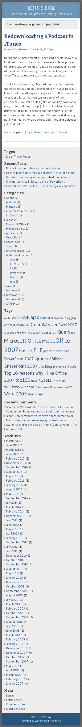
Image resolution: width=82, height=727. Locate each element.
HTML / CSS (17, 264)
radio (52, 132)
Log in (10, 695)
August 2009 (14, 595)
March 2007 (13, 675)
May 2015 (12, 494)
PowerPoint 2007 (19, 359)
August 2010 (14, 569)
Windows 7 (13, 295)
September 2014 (17, 498)
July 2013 (12, 520)
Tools (9, 246)
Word (69, 387)
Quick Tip (12, 237)
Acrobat (7, 318)
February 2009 (15, 608)
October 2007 (15, 657)
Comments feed (16, 704)
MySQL (14, 277)
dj (27, 325)
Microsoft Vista (15, 228)
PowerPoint (61, 351)
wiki (8, 286)
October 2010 (15, 560)
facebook (12, 215)
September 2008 (17, 617)
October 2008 (15, 613)
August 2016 (14, 472)
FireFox (21, 333)
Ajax (12, 259)
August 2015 (14, 489)
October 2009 (15, 586)
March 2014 (13, 507)
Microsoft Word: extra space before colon (46, 407)
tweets (45, 380)
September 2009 (17, 591)
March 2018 (13, 450)
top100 (22, 380)
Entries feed (14, 700)
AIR (26, 317)
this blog (45, 366)
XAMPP (10, 304)
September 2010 (17, 564)
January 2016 (14, 485)
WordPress (35, 394)
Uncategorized (15, 251)
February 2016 (15, 480)
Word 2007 (15, 394)
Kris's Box (41, 8)
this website (25, 84)
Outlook (26, 350)
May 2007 (12, 666)
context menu (14, 325)
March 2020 (13, 441)
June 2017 (12, 454)
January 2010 (14, 577)
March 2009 (13, 604)
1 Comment (62, 132)
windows (12, 386)
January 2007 (14, 683)
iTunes (37, 132)
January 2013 (14, 538)
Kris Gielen (19, 49)
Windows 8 (13, 299)
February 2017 (15, 458)
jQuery (63, 332)
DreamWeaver (43, 325)
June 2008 (13, 630)
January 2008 (14, 644)
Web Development (18, 255)
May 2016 (12, 476)
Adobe (10, 198)
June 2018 (12, 445)
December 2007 (16, 648)
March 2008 (13, 635)
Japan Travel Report (18, 156)
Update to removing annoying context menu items (38, 177)
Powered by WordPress (34, 720)
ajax (34, 317)
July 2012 (12, 547)
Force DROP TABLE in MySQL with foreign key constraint (41, 186)
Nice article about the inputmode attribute (33, 168)
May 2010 (12, 573)
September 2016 (17, 467)
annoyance (57, 318)
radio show (64, 58)
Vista (62, 381)
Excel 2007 (67, 325)
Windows (11, 290)
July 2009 (12, 600)
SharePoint (13, 242)
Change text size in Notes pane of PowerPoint (35, 181)
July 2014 (12, 502)
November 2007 (16, 653)
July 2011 (12, 551)
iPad (29, 333)
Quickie (42, 358)
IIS (11, 268)
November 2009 (16, 582)
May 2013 (12, 529)
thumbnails (60, 367)
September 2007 (17, 661)
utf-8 (55, 381)
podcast (70, 62)
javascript (16, 273)
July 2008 (12, 626)
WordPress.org (15, 709)
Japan (9, 220)
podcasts (20, 132)
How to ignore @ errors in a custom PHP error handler (40, 173)
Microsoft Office (16, 224)
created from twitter (19, 211)
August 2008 (14, 622)
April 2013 (12, 533)
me (73, 333)
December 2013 (16, 516)
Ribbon (58, 359)
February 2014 (15, 511)
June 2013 (12, 525)
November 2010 (16, 555)
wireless (58, 387)
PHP (38, 350)
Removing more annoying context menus (49, 411)
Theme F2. (55, 720)
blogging (11, 206)
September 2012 (17, 542)
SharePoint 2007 (21, 366)
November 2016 (16, 463)
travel (34, 381)
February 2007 (15, 679)
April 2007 (13, 670)
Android (11, 202)
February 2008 (15, 639)
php (12, 281)
